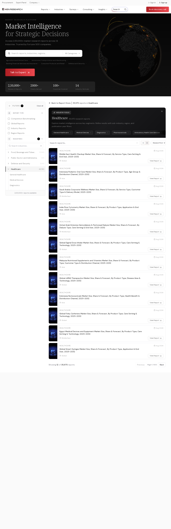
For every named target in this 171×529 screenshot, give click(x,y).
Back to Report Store (61, 103)
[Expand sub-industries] (8, 152)
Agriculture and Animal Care (18, 60)
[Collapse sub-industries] (8, 169)
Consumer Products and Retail (53, 63)
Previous (141, 365)
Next (162, 365)
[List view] (143, 143)
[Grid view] (147, 143)
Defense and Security (77, 63)
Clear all (40, 106)
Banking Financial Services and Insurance (22, 63)
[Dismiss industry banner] (162, 111)
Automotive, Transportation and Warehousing (50, 60)
